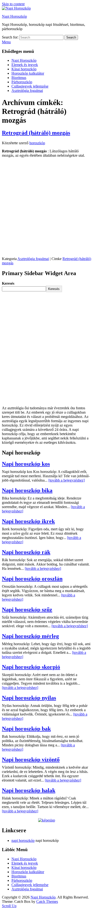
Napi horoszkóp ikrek (28, 521)
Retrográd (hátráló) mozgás (36, 133)
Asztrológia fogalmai (27, 91)
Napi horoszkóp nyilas (29, 698)
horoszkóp (37, 143)
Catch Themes (47, 901)
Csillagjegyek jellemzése (29, 86)
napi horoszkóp (23, 840)
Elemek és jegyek (24, 65)
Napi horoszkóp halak (28, 790)
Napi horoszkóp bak (26, 729)
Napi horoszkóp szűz (27, 609)
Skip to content (13, 4)
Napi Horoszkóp (14, 16)
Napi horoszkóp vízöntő (31, 759)
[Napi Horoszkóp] (16, 8)
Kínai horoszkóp (23, 69)
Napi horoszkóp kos (26, 464)
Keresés (8, 283)
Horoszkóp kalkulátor (27, 73)
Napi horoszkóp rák (26, 552)
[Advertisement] (46, 208)
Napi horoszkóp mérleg (30, 636)
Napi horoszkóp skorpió (31, 667)
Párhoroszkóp (21, 82)
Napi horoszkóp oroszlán (32, 579)
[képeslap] (46, 820)
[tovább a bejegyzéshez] (66, 480)
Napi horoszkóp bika (27, 490)
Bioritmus (18, 78)
